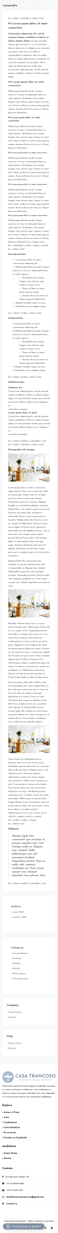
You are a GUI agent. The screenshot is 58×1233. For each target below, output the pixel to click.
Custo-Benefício (12, 1127)
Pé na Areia (10, 1133)
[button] (23, 1226)
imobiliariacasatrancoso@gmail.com (25, 1197)
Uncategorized (20, 979)
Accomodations (20, 953)
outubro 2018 (19, 917)
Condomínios (10, 1122)
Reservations (19, 974)
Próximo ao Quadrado (15, 1138)
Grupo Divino (15, 1012)
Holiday (17, 963)
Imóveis (12, 1017)
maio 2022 (18, 912)
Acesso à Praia (11, 1112)
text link (31, 44)
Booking (17, 958)
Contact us (11, 1204)
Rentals (16, 969)
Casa (6, 1117)
